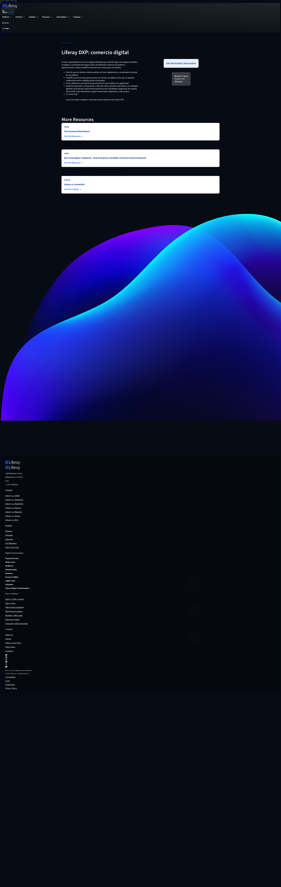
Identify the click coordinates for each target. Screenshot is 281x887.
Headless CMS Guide (14, 615)
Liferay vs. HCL (11, 520)
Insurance (9, 573)
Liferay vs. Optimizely (14, 500)
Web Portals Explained (14, 607)
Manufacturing (11, 570)
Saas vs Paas (10, 603)
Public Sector (10, 562)
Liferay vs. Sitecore (13, 508)
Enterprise (9, 584)
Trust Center (10, 647)
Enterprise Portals (12, 619)
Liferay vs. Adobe (12, 496)
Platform (8, 531)
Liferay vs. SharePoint (14, 504)
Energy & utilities (11, 577)
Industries (9, 539)
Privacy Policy (11, 688)
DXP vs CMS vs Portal (14, 599)
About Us (9, 635)
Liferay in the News (13, 643)
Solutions (9, 535)
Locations (9, 651)
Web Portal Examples (14, 611)
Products (8, 525)
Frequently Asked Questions (16, 623)
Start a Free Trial (12, 547)
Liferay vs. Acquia (12, 516)
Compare (9, 490)
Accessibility (10, 677)
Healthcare (9, 566)
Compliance (10, 684)
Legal (7, 681)
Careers (8, 639)
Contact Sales (5, 32)
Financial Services (12, 558)
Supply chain (10, 581)
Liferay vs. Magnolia (13, 512)
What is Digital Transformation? (17, 588)
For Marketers (11, 543)
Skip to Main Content (8, 2)
